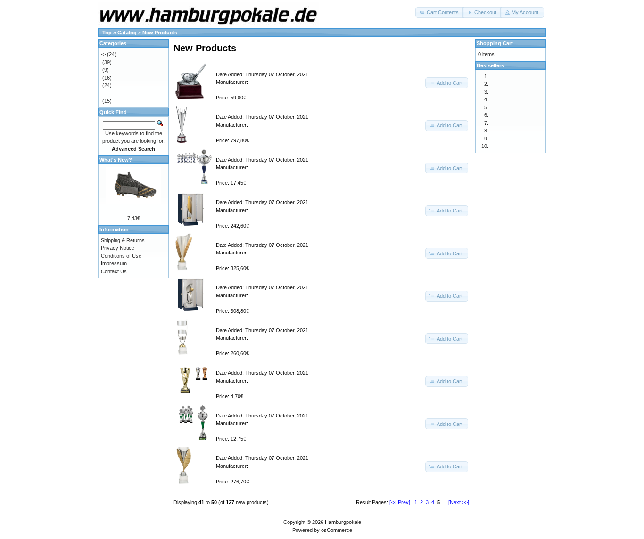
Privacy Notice (117, 248)
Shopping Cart (495, 43)
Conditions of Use (121, 256)
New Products (159, 32)
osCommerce (336, 530)
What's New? (115, 160)
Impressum (114, 263)
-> (103, 54)
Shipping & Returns (123, 240)
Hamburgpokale (343, 522)
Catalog (127, 32)
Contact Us (114, 271)
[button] (439, 12)
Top (107, 32)
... (443, 502)
